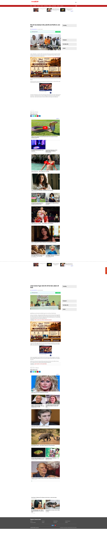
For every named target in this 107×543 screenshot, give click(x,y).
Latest (64, 48)
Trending (64, 25)
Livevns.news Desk (34, 29)
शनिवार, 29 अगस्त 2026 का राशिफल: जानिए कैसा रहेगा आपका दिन (43, 319)
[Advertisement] (53, 17)
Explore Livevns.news (35, 519)
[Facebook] (51, 525)
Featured (64, 40)
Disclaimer (66, 522)
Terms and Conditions (33, 522)
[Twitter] (52, 525)
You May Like (65, 44)
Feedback (43, 522)
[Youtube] (55, 525)
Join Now (58, 31)
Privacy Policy (55, 522)
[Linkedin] (54, 525)
